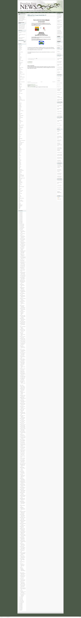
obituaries (20, 141)
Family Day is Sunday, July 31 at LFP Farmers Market (23, 429)
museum (20, 136)
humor (19, 119)
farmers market (20, 93)
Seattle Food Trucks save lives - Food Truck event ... (22, 330)
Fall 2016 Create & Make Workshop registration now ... (22, 538)
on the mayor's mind (21, 142)
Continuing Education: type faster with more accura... (22, 577)
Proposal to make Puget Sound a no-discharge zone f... (22, 556)
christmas (20, 68)
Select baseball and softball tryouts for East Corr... (22, 296)
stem (19, 187)
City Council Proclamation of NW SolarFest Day (23, 592)
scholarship (20, 171)
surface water (20, 193)
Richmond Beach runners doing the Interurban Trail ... (22, 515)
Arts (37, 12)
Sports (48, 12)
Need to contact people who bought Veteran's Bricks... (22, 490)
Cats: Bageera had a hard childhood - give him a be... (22, 379)
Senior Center (59, 94)
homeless (20, 116)
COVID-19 (20, 46)
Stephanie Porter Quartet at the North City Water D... (22, 398)
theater (19, 197)
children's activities (21, 67)
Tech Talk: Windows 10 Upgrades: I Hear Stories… (23, 541)
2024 (20, 214)
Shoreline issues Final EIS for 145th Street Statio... (23, 589)
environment (20, 91)
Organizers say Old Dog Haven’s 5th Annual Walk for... (22, 529)
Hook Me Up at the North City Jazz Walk (22, 550)
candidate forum (21, 62)
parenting (20, 145)
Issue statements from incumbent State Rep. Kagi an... (23, 344)
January (21, 602)
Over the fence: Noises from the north (22, 285)
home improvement (21, 115)
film (19, 94)
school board (20, 172)
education (20, 87)
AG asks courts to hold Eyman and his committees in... (22, 243)
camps (19, 61)
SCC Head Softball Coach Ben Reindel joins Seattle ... (22, 351)
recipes (19, 161)
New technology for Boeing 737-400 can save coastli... (22, 374)
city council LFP (21, 72)
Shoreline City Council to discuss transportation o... (22, 299)
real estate (20, 160)
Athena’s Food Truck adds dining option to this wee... (22, 404)
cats (19, 66)
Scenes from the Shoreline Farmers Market (22, 231)
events (19, 92)
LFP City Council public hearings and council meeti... (22, 401)
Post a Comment (30, 62)
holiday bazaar (20, 113)
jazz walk (20, 123)
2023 (20, 215)
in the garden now (21, 121)
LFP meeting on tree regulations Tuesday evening (22, 416)
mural (19, 135)
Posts (59, 197)
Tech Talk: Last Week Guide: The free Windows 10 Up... (22, 451)
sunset (19, 192)
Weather (56, 12)
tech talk (20, 195)
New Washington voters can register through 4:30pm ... (22, 547)
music (19, 137)
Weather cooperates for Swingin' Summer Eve (22, 493)
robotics (20, 167)
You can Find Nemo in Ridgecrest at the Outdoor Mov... (22, 532)
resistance (20, 164)
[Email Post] (36, 58)
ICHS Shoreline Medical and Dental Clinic (59, 137)
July (20, 229)
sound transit (20, 184)
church (19, 70)
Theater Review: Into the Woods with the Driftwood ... (22, 445)
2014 (20, 604)
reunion (19, 165)
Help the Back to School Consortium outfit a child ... (22, 319)
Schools (52, 12)
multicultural (20, 134)
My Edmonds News (59, 180)
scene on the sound (21, 170)
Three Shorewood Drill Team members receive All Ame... (22, 354)
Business (30, 12)
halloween (20, 109)
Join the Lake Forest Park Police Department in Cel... (23, 407)
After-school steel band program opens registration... (22, 306)
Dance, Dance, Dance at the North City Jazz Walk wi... (22, 246)
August (21, 228)
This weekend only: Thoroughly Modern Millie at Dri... (22, 291)
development (20, 84)
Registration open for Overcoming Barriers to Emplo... (22, 268)
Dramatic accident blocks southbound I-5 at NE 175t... (22, 360)
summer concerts (21, 190)
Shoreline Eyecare (59, 152)
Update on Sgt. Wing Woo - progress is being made (22, 240)
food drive (20, 97)
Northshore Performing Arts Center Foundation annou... (22, 524)
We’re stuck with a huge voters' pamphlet (22, 249)
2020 (20, 218)
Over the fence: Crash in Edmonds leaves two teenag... (22, 438)
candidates (20, 63)
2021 (20, 217)
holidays (20, 114)
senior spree (20, 174)
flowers (19, 96)
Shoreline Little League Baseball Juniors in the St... (22, 544)
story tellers (20, 188)
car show (20, 64)
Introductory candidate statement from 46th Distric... (22, 521)
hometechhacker (21, 117)
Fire (44, 12)
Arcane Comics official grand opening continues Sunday (23, 263)
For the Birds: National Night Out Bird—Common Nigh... (22, 252)
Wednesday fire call (22, 280)
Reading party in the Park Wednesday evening (22, 465)
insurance (20, 122)
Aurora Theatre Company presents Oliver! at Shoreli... (22, 580)
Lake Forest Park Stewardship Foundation (59, 89)
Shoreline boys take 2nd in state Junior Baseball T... (22, 309)
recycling (20, 163)
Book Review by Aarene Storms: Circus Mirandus (22, 472)
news (19, 139)
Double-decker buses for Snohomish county (22, 282)
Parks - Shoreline (59, 125)
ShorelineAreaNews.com (31, 84)
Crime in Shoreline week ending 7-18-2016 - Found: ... (22, 461)
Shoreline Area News (34, 85)
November (21, 225)
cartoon (19, 65)
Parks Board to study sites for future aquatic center (22, 518)
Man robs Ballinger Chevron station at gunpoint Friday (22, 278)
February (21, 601)
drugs (19, 85)
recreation (20, 162)
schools (20, 173)
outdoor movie (20, 143)
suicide (19, 189)
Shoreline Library (59, 113)
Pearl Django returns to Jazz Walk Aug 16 (22, 324)
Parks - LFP (58, 123)
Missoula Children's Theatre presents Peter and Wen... (22, 363)
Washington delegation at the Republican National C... (23, 553)
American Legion (59, 76)
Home (20, 12)
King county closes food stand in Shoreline (59, 27)
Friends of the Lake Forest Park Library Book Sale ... (22, 485)
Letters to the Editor (59, 49)
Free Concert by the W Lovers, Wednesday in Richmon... (23, 258)
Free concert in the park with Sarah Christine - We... (22, 454)
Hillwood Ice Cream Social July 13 (37, 15)
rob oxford (20, 166)
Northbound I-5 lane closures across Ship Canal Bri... (22, 389)
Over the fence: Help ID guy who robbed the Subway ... (22, 316)
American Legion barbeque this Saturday (22, 410)
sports (19, 185)
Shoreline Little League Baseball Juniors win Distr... (22, 583)
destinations (20, 83)
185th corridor (20, 45)
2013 (20, 605)
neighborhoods (20, 138)
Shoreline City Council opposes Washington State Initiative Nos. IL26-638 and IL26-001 (59, 32)
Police (41, 12)
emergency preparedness (22, 89)
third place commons (21, 198)
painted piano (20, 144)
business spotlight (21, 60)
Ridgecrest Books (59, 111)
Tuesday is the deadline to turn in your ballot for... (22, 255)
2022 (20, 216)
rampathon (20, 159)
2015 (20, 603)
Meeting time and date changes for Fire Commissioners (22, 512)
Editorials (58, 51)
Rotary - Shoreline (59, 92)
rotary (19, 168)
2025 (20, 213)
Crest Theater (59, 56)
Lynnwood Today (59, 185)
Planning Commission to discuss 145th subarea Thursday (22, 273)
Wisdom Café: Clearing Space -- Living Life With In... (23, 479)
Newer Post (29, 81)
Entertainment (25, 12)
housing (20, 118)
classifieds (20, 73)
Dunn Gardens (20, 47)
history (19, 112)
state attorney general (21, 186)
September (21, 227)
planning (20, 148)
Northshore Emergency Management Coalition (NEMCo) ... (22, 570)
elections (20, 88)
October (21, 226)
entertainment (20, 90)
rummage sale (20, 169)
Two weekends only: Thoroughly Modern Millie (22, 413)
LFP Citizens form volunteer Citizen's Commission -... (22, 237)
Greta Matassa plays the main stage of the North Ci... (22, 448)
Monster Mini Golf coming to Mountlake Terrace (59, 21)
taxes (19, 194)
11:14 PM (34, 58)
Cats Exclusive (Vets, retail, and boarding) (59, 170)
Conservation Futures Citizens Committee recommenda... (22, 535)
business (20, 59)
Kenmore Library (59, 103)
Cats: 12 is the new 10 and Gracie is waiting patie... (22, 595)
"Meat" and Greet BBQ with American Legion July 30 (22, 574)
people (19, 147)
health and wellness (21, 110)
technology (20, 196)
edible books (20, 86)
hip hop (19, 111)
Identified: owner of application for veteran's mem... (22, 288)
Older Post (53, 81)
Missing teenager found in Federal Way (22, 560)
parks (19, 146)
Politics (34, 12)
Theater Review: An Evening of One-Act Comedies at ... (22, 482)
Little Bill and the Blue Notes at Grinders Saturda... (22, 496)
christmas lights (21, 69)
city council (20, 71)
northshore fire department (22, 140)
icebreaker (20, 120)
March (21, 600)
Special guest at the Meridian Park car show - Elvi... (22, 499)
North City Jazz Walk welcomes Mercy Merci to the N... (22, 586)
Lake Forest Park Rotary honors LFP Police (22, 357)
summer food (20, 191)
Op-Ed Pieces (59, 53)
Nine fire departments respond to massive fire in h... (22, 432)
